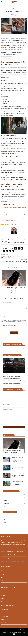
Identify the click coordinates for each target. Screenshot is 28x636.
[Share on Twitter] (22, 248)
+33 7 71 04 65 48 (11, 554)
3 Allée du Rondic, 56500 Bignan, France (14, 551)
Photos (14, 500)
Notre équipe (4, 612)
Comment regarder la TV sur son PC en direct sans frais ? (18, 475)
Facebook (5, 516)
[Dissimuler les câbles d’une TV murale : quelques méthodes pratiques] (6, 459)
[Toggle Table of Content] (9, 58)
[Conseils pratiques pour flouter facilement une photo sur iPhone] (6, 483)
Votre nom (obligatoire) (7, 393)
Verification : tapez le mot (9, 325)
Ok (14, 634)
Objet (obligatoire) (6, 404)
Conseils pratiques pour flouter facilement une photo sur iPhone (18, 483)
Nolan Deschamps (16, 13)
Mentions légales (5, 619)
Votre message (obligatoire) (8, 409)
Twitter (4, 522)
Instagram (5, 526)
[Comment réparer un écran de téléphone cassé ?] (14, 278)
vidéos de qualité (4, 115)
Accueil (4, 216)
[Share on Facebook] (19, 248)
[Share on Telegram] (10, 251)
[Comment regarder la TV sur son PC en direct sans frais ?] (6, 475)
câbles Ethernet (6, 175)
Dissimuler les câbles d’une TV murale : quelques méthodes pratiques (17, 459)
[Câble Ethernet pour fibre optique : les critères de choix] (6, 467)
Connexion (3, 626)
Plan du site (3, 622)
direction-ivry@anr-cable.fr (20, 558)
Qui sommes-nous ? (5, 609)
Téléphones (14, 8)
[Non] (26, 632)
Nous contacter (4, 616)
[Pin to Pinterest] (4, 251)
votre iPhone (5, 47)
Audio (9, 8)
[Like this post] (15, 248)
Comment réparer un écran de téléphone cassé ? (13, 451)
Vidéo (19, 8)
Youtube (4, 519)
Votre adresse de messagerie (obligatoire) (11, 399)
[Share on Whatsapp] (7, 251)
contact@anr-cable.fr (9, 558)
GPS (14, 497)
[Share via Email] (13, 251)
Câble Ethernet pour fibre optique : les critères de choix (14, 214)
